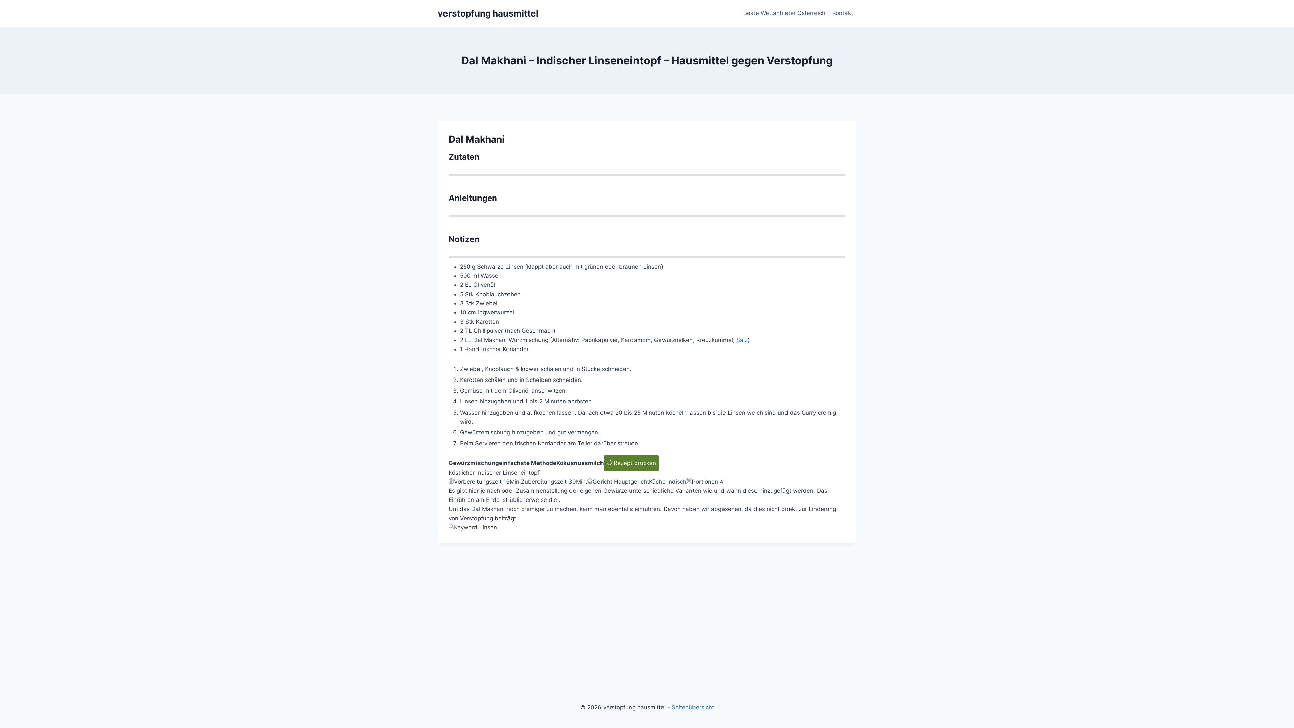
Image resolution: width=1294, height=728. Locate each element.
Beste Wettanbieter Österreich (784, 13)
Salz (742, 340)
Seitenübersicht (693, 707)
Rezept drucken (634, 463)
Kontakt (842, 13)
